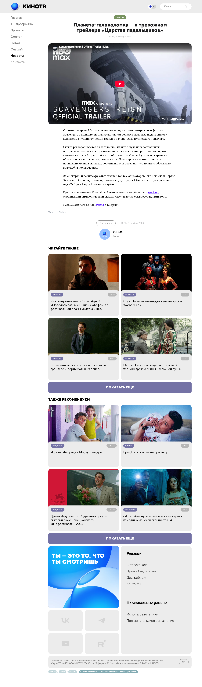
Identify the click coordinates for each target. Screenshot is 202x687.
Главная (16, 18)
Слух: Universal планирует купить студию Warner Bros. (152, 303)
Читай (15, 43)
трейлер (153, 192)
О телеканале (137, 565)
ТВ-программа (21, 24)
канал (100, 204)
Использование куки (142, 614)
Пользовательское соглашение (150, 620)
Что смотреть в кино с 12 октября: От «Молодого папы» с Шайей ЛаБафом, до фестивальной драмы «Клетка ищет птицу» (79, 305)
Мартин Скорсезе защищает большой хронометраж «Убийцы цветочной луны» (152, 367)
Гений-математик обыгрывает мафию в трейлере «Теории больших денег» (78, 367)
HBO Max (62, 212)
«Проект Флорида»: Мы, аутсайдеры (76, 452)
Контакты (17, 62)
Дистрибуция (137, 577)
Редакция (135, 553)
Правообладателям (141, 571)
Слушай (16, 49)
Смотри (16, 37)
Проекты (17, 30)
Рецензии (57, 445)
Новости (17, 56)
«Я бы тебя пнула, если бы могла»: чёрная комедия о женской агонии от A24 (152, 518)
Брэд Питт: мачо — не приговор (145, 452)
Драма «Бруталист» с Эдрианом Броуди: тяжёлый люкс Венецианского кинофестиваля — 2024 (79, 520)
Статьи (128, 445)
